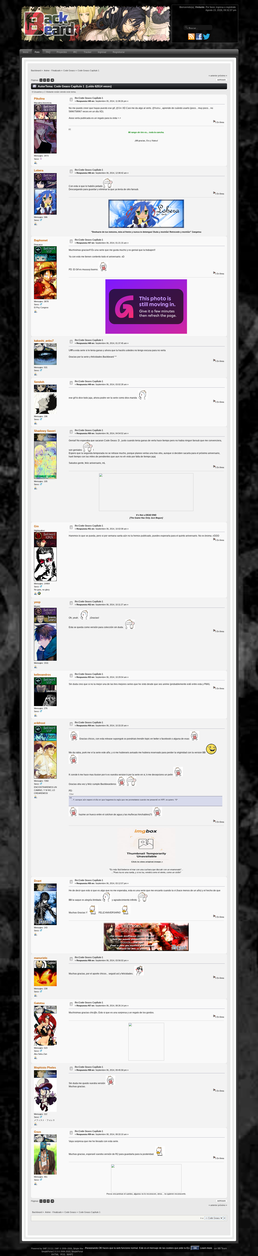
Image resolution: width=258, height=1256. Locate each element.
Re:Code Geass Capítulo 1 (89, 98)
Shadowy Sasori (45, 430)
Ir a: (202, 1218)
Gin (36, 526)
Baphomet (41, 240)
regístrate (231, 7)
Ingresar (102, 52)
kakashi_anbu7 (44, 340)
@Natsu (156, 108)
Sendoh (39, 381)
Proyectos (62, 52)
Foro (37, 52)
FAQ (48, 52)
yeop (37, 602)
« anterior (213, 75)
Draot (37, 880)
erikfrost (39, 723)
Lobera (38, 170)
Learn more (206, 1248)
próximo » (222, 75)
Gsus (37, 1131)
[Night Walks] (39, 594)
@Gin (119, 108)
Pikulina (39, 98)
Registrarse (119, 52)
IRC (75, 52)
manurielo (40, 957)
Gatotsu (39, 1003)
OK (195, 1248)
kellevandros (42, 674)
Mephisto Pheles (45, 1067)
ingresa (220, 7)
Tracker (87, 52)
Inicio (25, 52)
